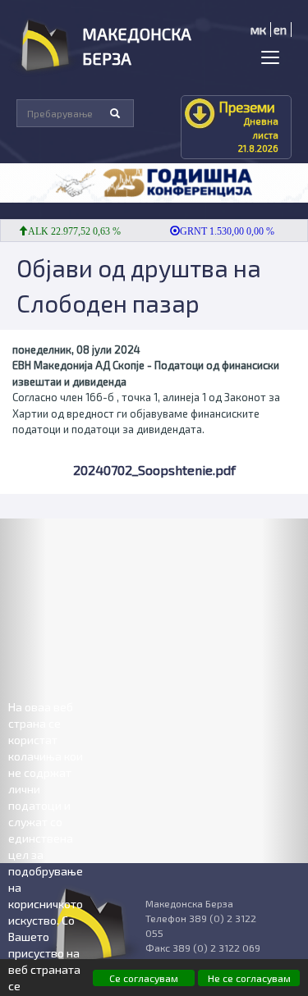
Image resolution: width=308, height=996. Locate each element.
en (280, 29)
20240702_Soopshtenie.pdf (154, 469)
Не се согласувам (249, 978)
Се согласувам (143, 978)
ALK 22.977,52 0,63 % (68, 231)
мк (258, 29)
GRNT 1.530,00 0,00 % (221, 231)
